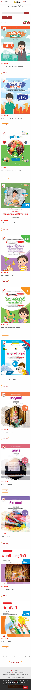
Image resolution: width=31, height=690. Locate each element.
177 (26, 656)
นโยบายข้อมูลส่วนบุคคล (12, 684)
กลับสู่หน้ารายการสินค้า (15, 662)
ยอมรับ (25, 687)
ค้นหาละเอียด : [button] (6, 17)
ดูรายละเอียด (5, 72)
